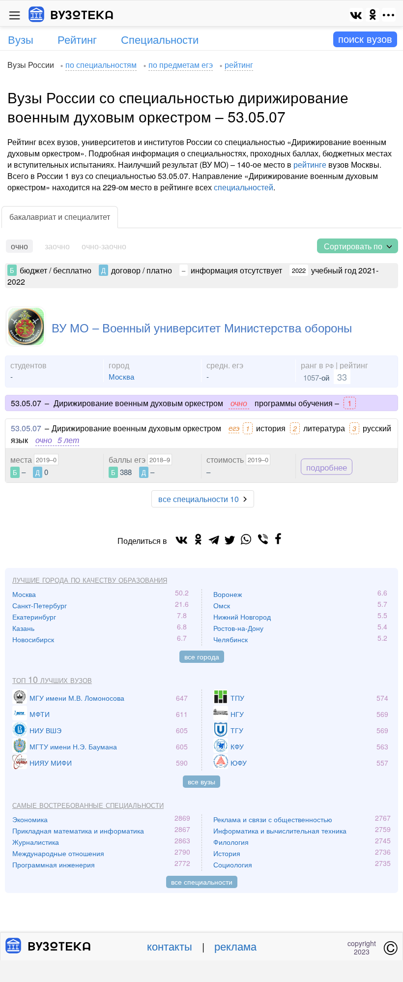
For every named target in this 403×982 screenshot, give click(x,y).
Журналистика (35, 842)
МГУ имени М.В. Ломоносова (76, 698)
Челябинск (230, 639)
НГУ (237, 714)
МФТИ (39, 714)
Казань (23, 628)
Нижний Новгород (242, 617)
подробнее (326, 466)
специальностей (243, 187)
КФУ (237, 746)
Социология (232, 864)
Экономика (30, 819)
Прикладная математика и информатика (78, 830)
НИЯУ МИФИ (50, 763)
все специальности (201, 882)
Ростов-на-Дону (238, 628)
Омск (221, 605)
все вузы (201, 781)
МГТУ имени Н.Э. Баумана (73, 746)
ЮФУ (238, 763)
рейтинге (309, 164)
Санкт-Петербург (39, 605)
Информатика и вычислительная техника (279, 830)
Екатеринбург (34, 617)
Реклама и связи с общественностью (272, 819)
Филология (231, 842)
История (226, 853)
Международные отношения (58, 853)
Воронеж (227, 594)
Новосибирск (33, 639)
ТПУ (237, 698)
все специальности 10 (198, 499)
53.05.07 (26, 428)
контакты (169, 945)
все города (201, 656)
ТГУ (236, 730)
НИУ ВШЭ (45, 730)
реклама (235, 945)
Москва (121, 376)
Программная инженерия (53, 864)
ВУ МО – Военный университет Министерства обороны (202, 327)
